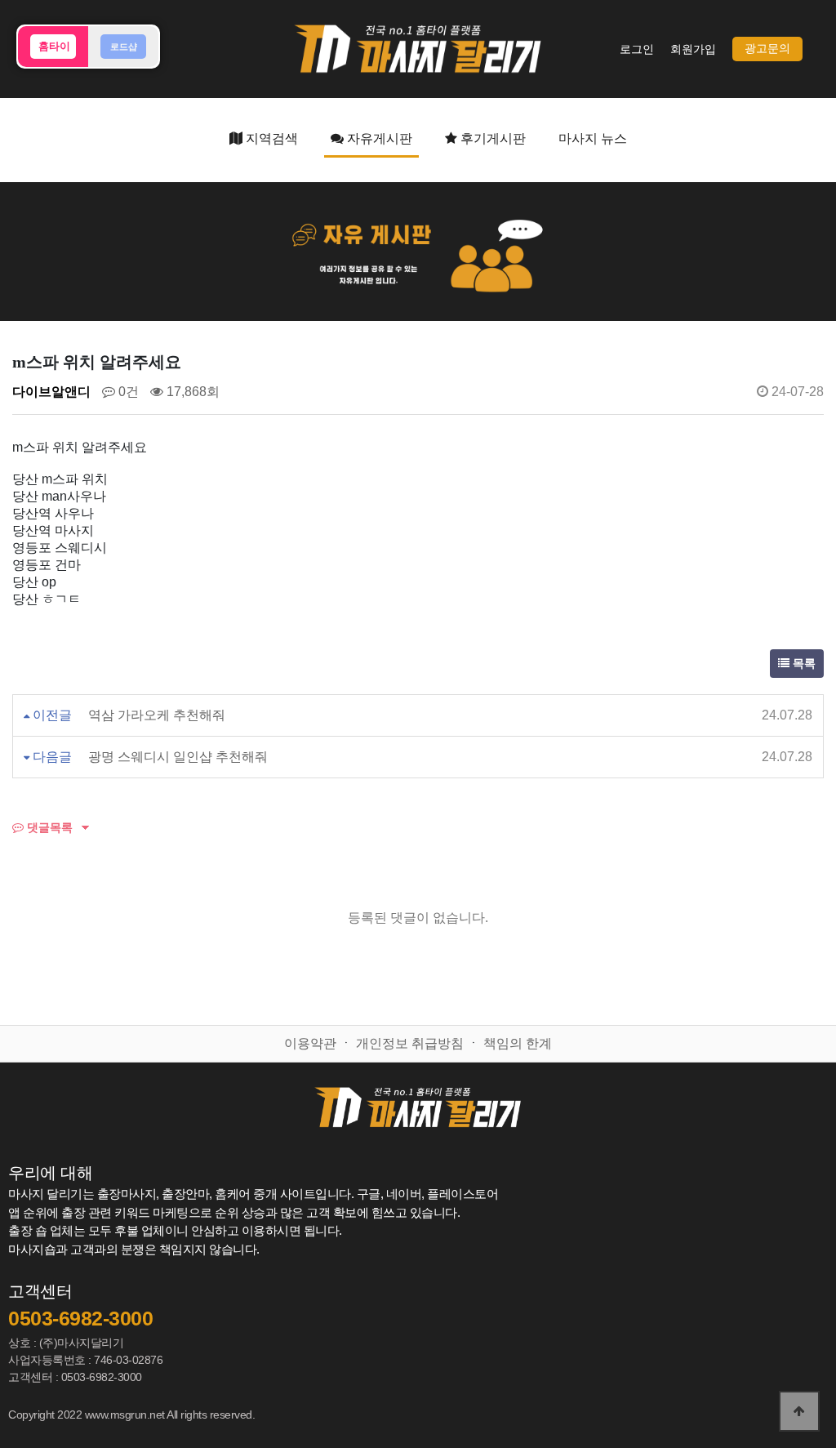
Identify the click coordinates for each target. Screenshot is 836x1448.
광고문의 (767, 48)
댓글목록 (48, 827)
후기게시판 (491, 138)
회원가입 (693, 49)
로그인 (637, 49)
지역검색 (270, 138)
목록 (802, 663)
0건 (127, 392)
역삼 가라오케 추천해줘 (156, 715)
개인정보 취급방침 (410, 1043)
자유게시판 (378, 138)
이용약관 (310, 1043)
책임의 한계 (517, 1043)
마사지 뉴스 (592, 138)
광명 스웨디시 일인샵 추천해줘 (178, 757)
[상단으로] (799, 1411)
